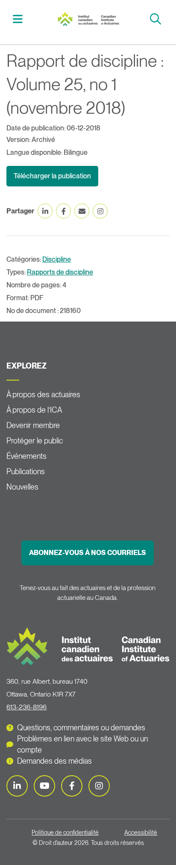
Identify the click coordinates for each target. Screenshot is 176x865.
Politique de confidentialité (65, 832)
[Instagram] (99, 786)
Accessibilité (140, 832)
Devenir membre (33, 425)
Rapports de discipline (60, 272)
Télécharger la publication (52, 176)
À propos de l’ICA (34, 409)
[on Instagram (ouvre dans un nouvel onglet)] (100, 211)
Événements (26, 456)
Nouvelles (22, 486)
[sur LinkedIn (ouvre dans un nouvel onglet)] (45, 211)
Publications (25, 471)
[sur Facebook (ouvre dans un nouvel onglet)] (63, 211)
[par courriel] (81, 211)
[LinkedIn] (17, 786)
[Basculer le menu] (18, 19)
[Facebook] (71, 786)
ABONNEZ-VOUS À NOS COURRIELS (87, 553)
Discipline (56, 259)
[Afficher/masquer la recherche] (157, 19)
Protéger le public (34, 440)
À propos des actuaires (43, 394)
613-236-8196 (26, 707)
